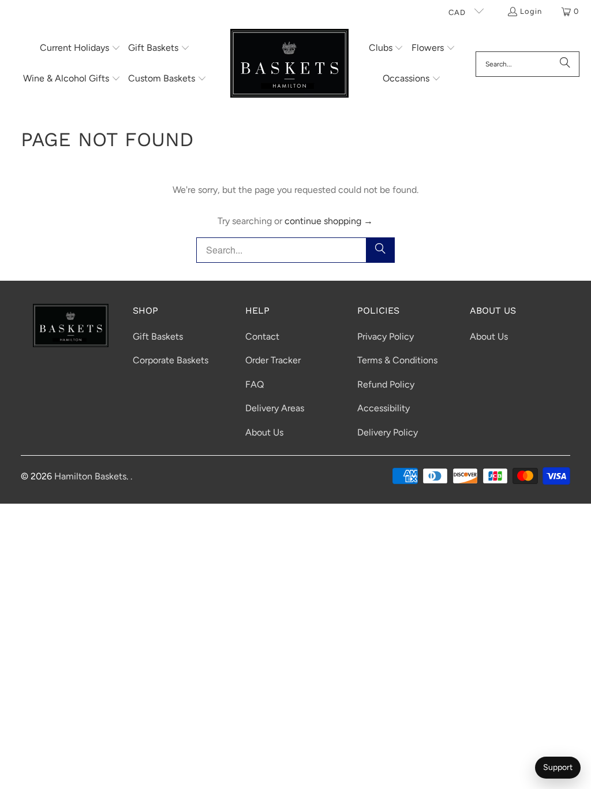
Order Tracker (273, 360)
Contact (262, 336)
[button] (80, 49)
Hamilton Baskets (90, 476)
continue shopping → (329, 220)
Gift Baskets (158, 336)
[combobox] (527, 64)
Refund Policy (385, 384)
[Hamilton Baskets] (289, 64)
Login (531, 11)
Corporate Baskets (170, 360)
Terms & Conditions (397, 360)
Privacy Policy (385, 336)
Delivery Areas (274, 408)
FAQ (254, 384)
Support (558, 767)
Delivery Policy (387, 432)
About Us (264, 432)
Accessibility (383, 408)
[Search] (565, 64)
